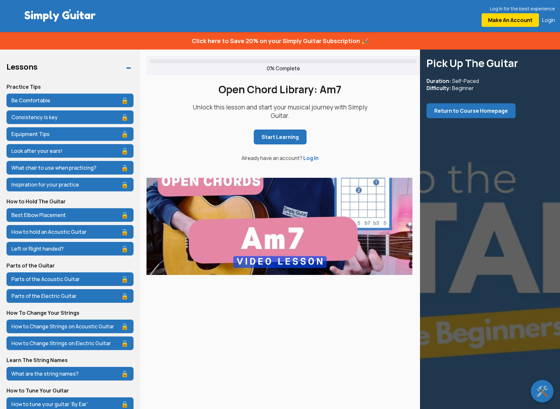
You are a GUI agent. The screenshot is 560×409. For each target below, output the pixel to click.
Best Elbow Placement (38, 215)
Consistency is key (34, 117)
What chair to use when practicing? (53, 167)
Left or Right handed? (37, 248)
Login (548, 20)
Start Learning (280, 137)
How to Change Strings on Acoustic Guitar (62, 326)
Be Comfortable (30, 100)
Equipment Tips (30, 134)
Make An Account (510, 20)
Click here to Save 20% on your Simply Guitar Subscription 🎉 (280, 41)
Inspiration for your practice (45, 184)
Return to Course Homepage (471, 110)
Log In (311, 158)
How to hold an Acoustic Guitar (49, 231)
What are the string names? (44, 373)
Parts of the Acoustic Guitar (45, 279)
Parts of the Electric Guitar (43, 296)
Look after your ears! (36, 150)
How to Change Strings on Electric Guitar (61, 343)
